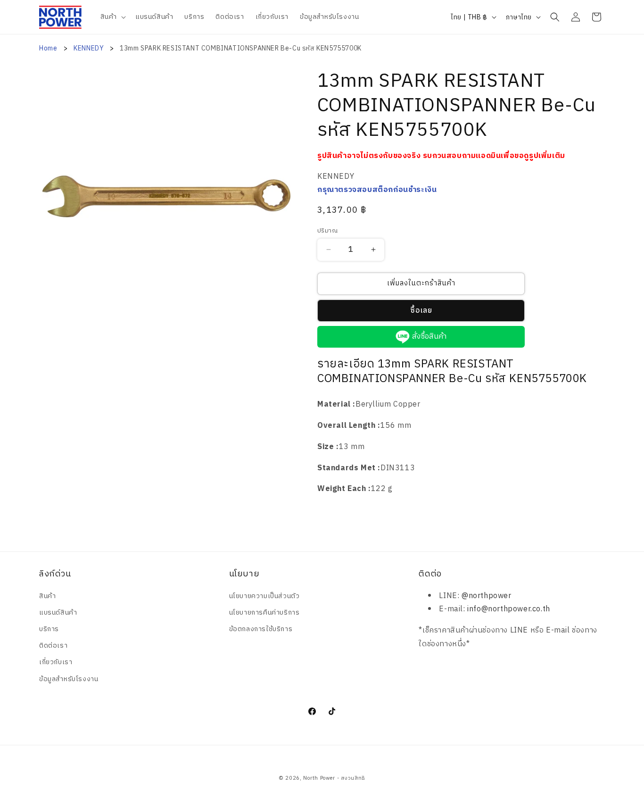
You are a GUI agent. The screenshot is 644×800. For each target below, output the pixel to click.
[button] (112, 17)
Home (48, 48)
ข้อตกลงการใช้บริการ (261, 629)
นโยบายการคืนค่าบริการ (264, 612)
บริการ (49, 629)
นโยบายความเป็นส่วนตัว (264, 596)
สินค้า (47, 596)
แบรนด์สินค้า (58, 612)
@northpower (487, 596)
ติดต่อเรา (53, 645)
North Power (319, 778)
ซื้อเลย (421, 311)
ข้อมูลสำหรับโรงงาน (68, 679)
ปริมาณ (327, 231)
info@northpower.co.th (508, 609)
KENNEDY (90, 48)
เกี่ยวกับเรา (55, 662)
